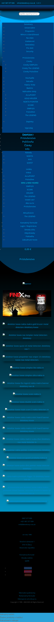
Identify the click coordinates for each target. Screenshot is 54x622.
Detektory (28, 24)
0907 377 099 (27, 518)
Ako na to (30, 203)
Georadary (29, 44)
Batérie (30, 88)
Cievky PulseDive (30, 71)
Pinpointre (29, 31)
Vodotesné (29, 41)
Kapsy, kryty (30, 84)
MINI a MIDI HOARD (29, 183)
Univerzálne (30, 28)
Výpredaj (29, 128)
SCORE (31, 105)
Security (29, 51)
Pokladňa (30, 236)
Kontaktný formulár (28, 223)
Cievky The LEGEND (30, 68)
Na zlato (29, 38)
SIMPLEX (30, 108)
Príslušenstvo (28, 58)
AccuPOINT (31, 95)
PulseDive (30, 112)
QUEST (30, 163)
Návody (28, 152)
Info (27, 149)
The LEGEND (30, 115)
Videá (28, 172)
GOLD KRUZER (31, 98)
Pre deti (29, 48)
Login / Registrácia (28, 226)
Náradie (29, 81)
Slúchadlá (29, 78)
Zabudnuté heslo (29, 240)
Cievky (29, 61)
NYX (30, 159)
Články (28, 145)
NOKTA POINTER (30, 101)
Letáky (29, 169)
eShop (27, 20)
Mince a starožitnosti (30, 34)
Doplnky (29, 121)
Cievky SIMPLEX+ (30, 65)
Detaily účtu (30, 229)
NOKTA (30, 156)
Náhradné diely (29, 91)
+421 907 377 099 (7, 3)
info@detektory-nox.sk (26, 3)
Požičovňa (28, 141)
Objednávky (30, 233)
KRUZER (29, 193)
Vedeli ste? (29, 199)
